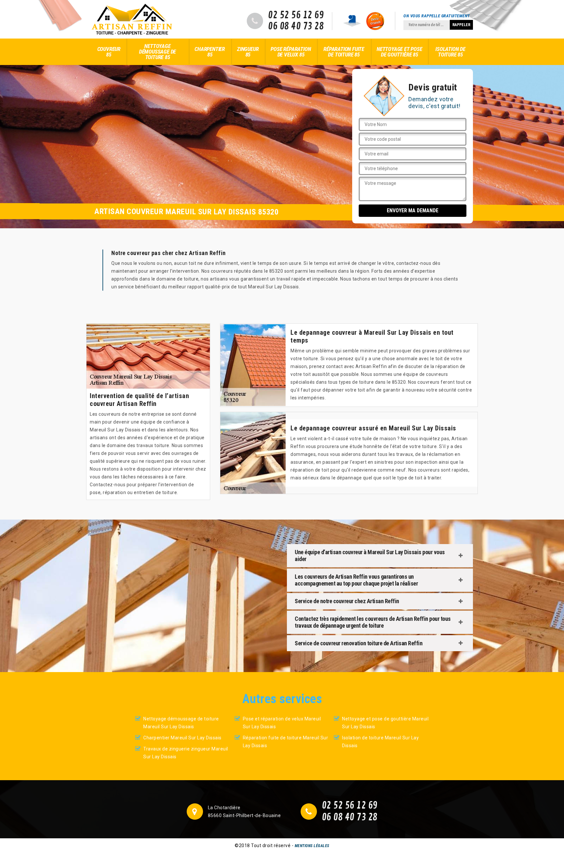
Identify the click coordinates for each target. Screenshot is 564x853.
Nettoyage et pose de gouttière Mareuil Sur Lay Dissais (385, 722)
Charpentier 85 (210, 52)
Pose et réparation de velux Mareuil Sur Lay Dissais (282, 722)
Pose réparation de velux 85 (291, 52)
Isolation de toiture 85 (450, 52)
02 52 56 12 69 (296, 15)
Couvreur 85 (108, 52)
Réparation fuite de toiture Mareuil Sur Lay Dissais (285, 741)
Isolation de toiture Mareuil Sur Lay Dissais (380, 741)
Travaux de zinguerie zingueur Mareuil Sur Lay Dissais (185, 752)
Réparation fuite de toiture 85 (343, 52)
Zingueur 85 (247, 52)
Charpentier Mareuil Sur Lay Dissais (182, 737)
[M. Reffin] (132, 19)
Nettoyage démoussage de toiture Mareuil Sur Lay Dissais (181, 722)
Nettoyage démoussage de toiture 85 (157, 51)
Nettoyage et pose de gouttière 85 (399, 52)
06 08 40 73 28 (296, 26)
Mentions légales (312, 846)
